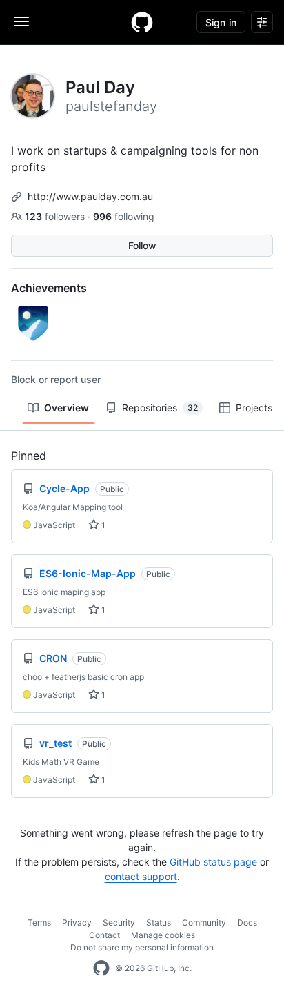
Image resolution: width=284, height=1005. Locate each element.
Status (158, 922)
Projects (254, 407)
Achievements (49, 288)
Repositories (160, 407)
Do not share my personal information (142, 947)
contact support (141, 876)
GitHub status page (213, 862)
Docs (247, 922)
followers (56, 216)
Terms (39, 922)
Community (204, 922)
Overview (66, 407)
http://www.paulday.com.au (90, 196)
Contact (104, 935)
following (123, 216)
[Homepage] (142, 22)
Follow (142, 245)
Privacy (77, 922)
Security (119, 922)
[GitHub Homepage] (101, 968)
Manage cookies (163, 935)
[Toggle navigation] (21, 21)
